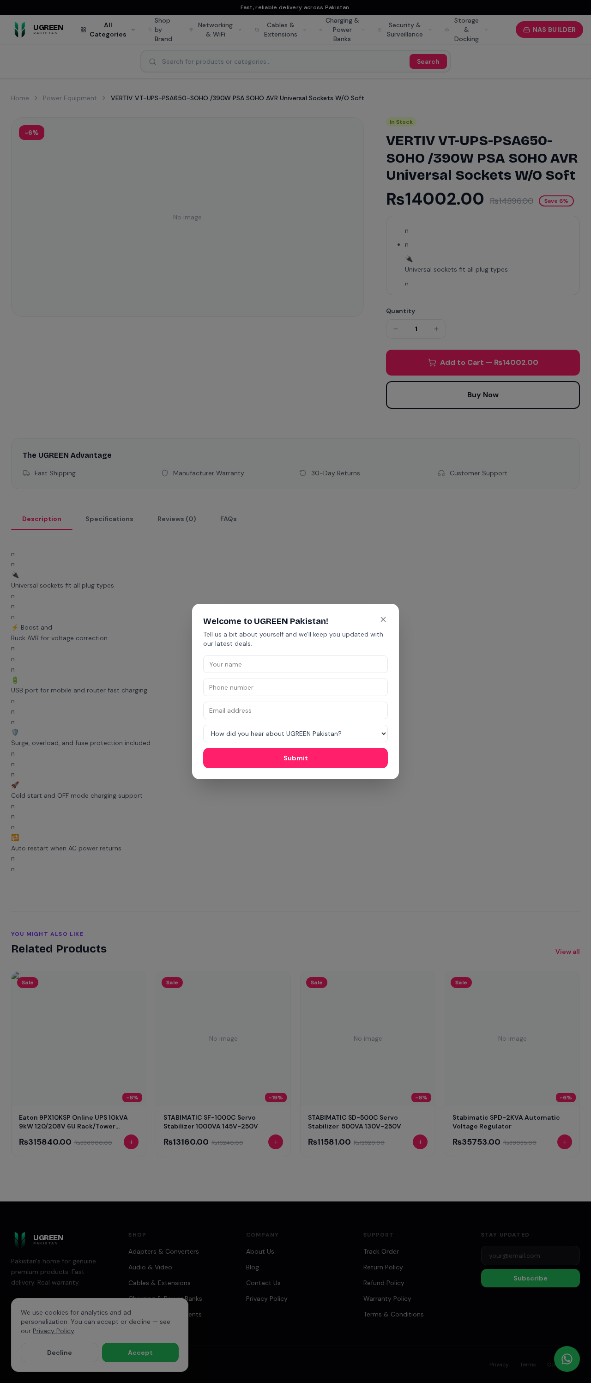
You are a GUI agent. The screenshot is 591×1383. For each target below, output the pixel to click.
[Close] (383, 619)
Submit (295, 758)
